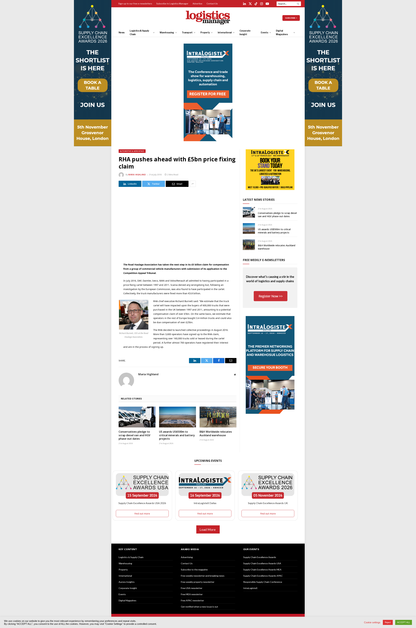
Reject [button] (388, 622)
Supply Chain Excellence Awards (259, 557)
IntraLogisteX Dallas (205, 503)
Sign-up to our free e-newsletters (135, 3)
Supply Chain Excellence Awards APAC (263, 575)
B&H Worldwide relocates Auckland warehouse (216, 433)
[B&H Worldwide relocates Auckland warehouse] (218, 417)
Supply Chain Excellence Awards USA (262, 563)
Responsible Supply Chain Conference (262, 582)
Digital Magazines (282, 32)
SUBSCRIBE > (291, 18)
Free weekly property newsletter (197, 582)
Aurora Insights (127, 582)
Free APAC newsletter (192, 600)
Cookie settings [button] (372, 622)
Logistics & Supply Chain (139, 32)
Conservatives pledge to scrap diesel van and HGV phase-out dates (134, 435)
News (121, 32)
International (225, 32)
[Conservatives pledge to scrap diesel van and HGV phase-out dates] (137, 417)
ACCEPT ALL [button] (403, 622)
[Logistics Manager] (208, 18)
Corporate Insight (245, 32)
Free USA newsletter (191, 588)
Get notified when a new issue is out (199, 606)
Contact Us (212, 3)
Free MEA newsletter (192, 594)
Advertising (187, 557)
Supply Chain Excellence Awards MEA (262, 569)
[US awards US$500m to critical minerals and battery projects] (177, 417)
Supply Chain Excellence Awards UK (268, 503)
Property (205, 32)
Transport (187, 32)
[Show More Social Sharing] (192, 184)
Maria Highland (137, 174)
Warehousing (167, 32)
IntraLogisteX (250, 588)
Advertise (197, 3)
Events (264, 32)
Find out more (142, 513)
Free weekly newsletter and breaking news (202, 575)
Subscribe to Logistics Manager (172, 3)
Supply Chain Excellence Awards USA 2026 (142, 503)
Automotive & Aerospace (132, 151)
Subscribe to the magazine (194, 569)
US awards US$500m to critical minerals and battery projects (177, 435)
